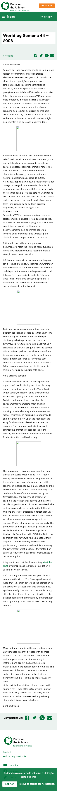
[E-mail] (52, 56)
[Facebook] (35, 56)
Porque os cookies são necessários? (37, 784)
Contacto (7, 752)
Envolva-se (46, 6)
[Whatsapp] (46, 56)
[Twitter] (41, 56)
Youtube (13, 765)
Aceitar (9, 784)
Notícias (9, 55)
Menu (11, 16)
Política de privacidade (14, 756)
